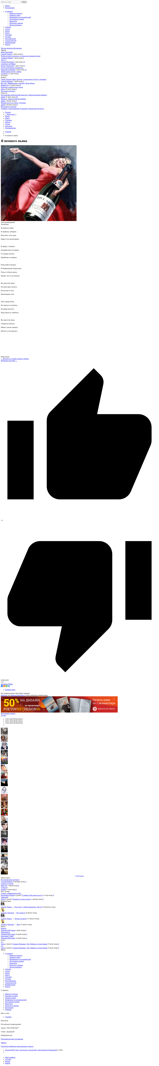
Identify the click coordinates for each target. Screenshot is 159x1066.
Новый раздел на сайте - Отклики (13, 103)
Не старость (20, 913)
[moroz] (4, 844)
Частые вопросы (7, 48)
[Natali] (4, 866)
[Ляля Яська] (4, 749)
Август (3, 60)
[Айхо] (4, 815)
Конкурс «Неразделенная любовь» (13, 99)
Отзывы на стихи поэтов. (21, 899)
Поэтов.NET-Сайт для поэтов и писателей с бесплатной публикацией (31, 1050)
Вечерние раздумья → (9, 361)
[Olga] (4, 830)
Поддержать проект (8, 713)
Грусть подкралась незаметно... (12, 68)
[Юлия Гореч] (4, 874)
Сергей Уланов (6, 54)
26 (17, 97)
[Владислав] (4, 859)
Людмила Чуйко (7, 684)
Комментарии (10, 690)
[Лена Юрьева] (4, 793)
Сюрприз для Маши (8, 64)
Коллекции (17, 48)
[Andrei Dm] (4, 785)
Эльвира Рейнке (7, 58)
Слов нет (4, 887)
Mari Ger (4, 885)
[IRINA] (4, 837)
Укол (18, 924)
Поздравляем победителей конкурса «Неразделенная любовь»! (24, 95)
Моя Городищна (7, 52)
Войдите (4, 695)
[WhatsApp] (7, 686)
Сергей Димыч (6, 907)
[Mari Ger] (4, 763)
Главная (8, 132)
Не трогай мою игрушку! (10, 880)
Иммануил (5, 85)
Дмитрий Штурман (8, 930)
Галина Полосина (7, 62)
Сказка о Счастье (7, 884)
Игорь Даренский (7, 66)
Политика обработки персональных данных (17, 1046)
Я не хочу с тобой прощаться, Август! (28, 907)
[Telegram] (9, 686)
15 (24, 62)
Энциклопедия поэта (36, 109)
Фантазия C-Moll (7, 936)
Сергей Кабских (7, 81)
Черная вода (5, 932)
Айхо (3, 89)
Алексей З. (5, 73)
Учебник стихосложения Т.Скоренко (14, 109)
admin (3, 97)
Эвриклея (4, 897)
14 (25, 70)
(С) (2, 942)
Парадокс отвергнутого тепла (12, 87)
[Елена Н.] (4, 800)
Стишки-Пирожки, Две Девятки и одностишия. (29, 944)
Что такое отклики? (8, 91)
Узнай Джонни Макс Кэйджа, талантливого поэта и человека (23, 79)
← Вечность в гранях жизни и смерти (15, 359)
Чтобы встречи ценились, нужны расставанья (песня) (20, 56)
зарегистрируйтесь (18, 695)
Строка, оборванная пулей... (11, 893)
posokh (3, 889)
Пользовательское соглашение (12, 1039)
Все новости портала (8, 107)
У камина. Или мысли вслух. (32, 895)
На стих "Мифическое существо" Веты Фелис (18, 83)
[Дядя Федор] (4, 852)
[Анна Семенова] (4, 741)
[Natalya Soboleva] (4, 734)
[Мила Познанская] (4, 822)
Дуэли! (3, 715)
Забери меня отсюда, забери (11, 72)
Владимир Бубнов (7, 895)
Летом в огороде (20, 919)
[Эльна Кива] (4, 771)
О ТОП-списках (79, 876)
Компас (3, 928)
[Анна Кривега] (4, 778)
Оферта (3, 1043)
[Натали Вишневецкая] (4, 808)
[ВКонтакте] (2, 686)
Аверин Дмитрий (7, 913)
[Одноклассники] (4, 686)
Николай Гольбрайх (8, 70)
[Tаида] (4, 756)
